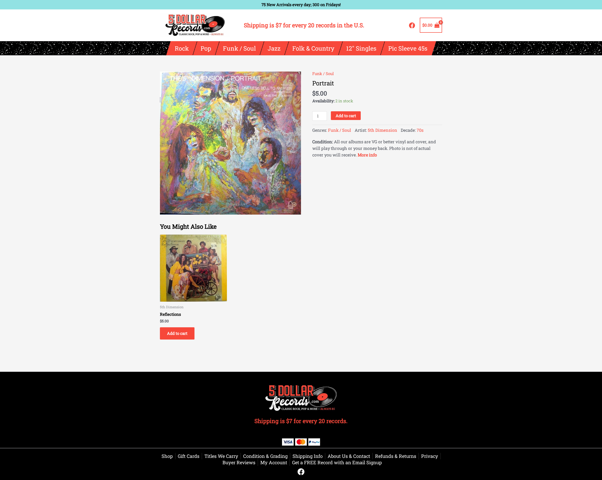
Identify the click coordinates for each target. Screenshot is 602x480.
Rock (181, 48)
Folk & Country (313, 48)
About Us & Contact (349, 456)
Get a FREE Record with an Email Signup (337, 462)
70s (420, 130)
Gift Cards (188, 456)
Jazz (273, 48)
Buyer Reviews (238, 462)
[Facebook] (412, 25)
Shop (167, 456)
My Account (273, 462)
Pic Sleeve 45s (407, 48)
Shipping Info (308, 456)
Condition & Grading (265, 456)
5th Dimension (382, 130)
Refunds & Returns (395, 456)
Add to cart (346, 115)
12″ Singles (361, 48)
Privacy (429, 456)
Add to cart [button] (177, 333)
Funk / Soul (239, 48)
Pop (205, 48)
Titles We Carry (221, 456)
